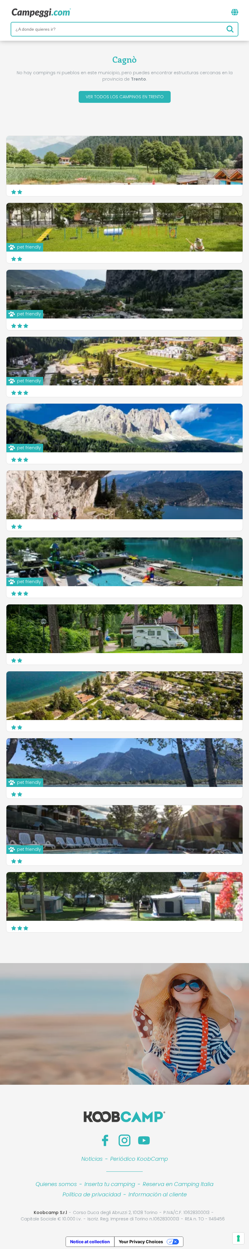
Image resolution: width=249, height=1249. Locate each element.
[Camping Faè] (124, 896)
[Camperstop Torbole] (124, 495)
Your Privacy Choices (141, 1241)
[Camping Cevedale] (124, 628)
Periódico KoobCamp (139, 1159)
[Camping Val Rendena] (124, 160)
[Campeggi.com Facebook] (105, 1140)
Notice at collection (90, 1241)
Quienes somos (56, 1184)
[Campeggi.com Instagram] (124, 1140)
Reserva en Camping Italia (178, 1184)
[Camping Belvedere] (124, 695)
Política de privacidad (92, 1194)
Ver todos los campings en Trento (125, 97)
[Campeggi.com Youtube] (144, 1140)
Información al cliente (157, 1194)
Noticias (92, 1159)
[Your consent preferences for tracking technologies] (238, 1238)
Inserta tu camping (109, 1184)
